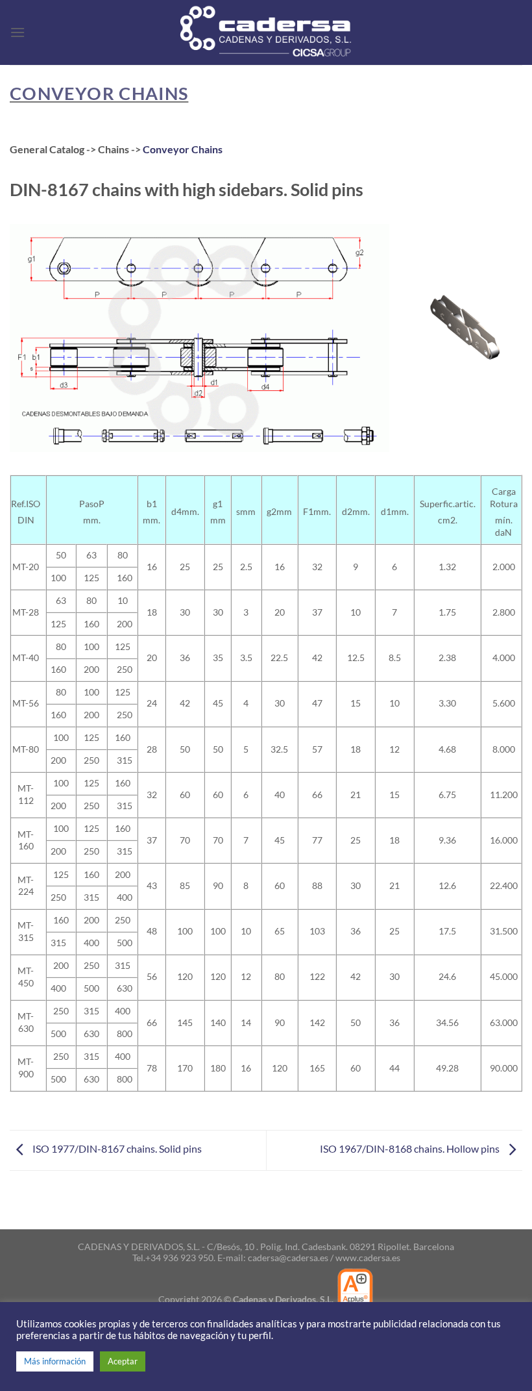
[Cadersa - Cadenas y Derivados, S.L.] (266, 32)
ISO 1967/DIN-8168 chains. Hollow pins (411, 1149)
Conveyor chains (99, 93)
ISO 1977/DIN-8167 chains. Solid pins (116, 1149)
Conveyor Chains (183, 149)
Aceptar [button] (123, 1361)
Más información (55, 1361)
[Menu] (17, 32)
